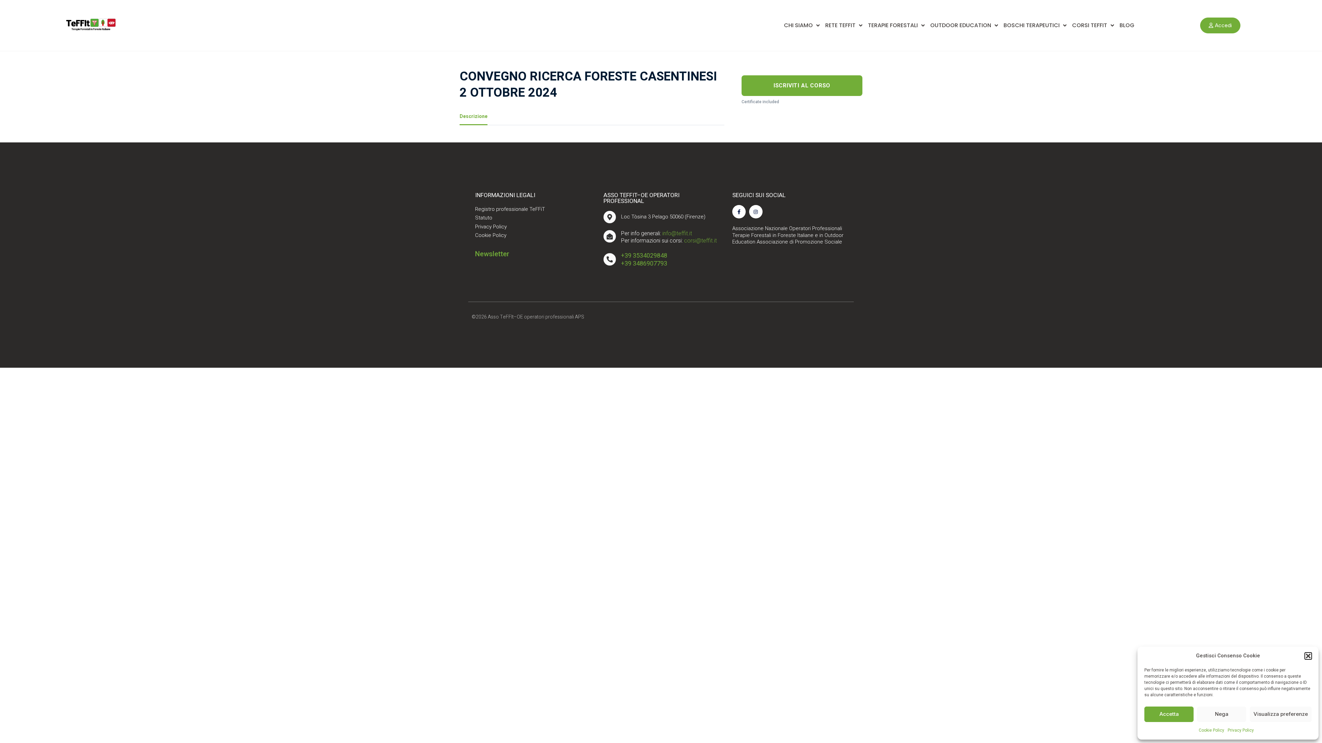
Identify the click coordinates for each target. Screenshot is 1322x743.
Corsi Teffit (1089, 25)
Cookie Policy (1211, 730)
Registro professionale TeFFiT (510, 209)
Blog (1127, 25)
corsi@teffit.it (700, 240)
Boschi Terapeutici (1032, 25)
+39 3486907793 (644, 263)
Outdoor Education (960, 25)
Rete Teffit (840, 25)
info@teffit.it (677, 233)
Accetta (1169, 714)
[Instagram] (756, 211)
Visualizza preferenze (1280, 714)
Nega (1221, 714)
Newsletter (492, 254)
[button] (1308, 656)
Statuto (483, 218)
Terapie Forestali (893, 25)
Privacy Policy (1241, 730)
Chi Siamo (798, 25)
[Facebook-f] (739, 211)
